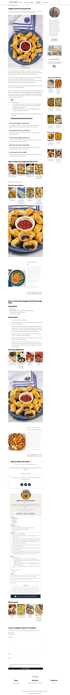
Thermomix (45, 2)
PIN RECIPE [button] (26, 513)
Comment (10, 637)
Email (9, 658)
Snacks (16, 5)
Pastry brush (14, 521)
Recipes (26, 2)
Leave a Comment (32, 12)
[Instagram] (29, 484)
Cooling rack (14, 522)
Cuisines (32, 2)
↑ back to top (35, 676)
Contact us (53, 680)
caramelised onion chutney (29, 82)
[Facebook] (21, 484)
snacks (13, 571)
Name (9, 654)
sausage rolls (21, 87)
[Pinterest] (25, 484)
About (21, 2)
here (12, 181)
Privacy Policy (16, 682)
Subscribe (35, 680)
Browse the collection (34, 455)
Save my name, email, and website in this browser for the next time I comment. (25, 665)
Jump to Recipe (26, 67)
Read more (54, 39)
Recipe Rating (11, 632)
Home (9, 5)
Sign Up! (30, 682)
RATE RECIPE (31, 513)
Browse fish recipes (34, 293)
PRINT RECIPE (19, 513)
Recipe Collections (38, 2)
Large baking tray (15, 518)
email (54, 682)
